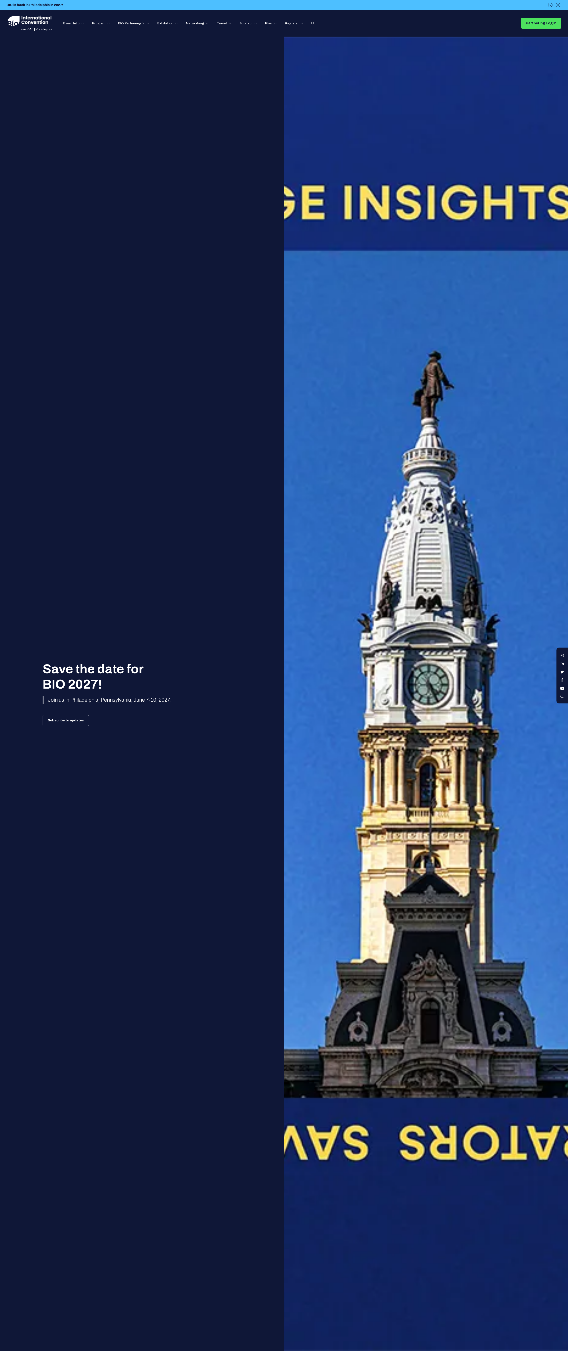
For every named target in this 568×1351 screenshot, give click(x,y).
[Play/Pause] (558, 5)
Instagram (562, 655)
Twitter (562, 672)
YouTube (562, 688)
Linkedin (562, 663)
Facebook (562, 680)
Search (312, 23)
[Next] (550, 5)
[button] (73, 23)
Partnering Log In (541, 23)
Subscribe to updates (66, 720)
